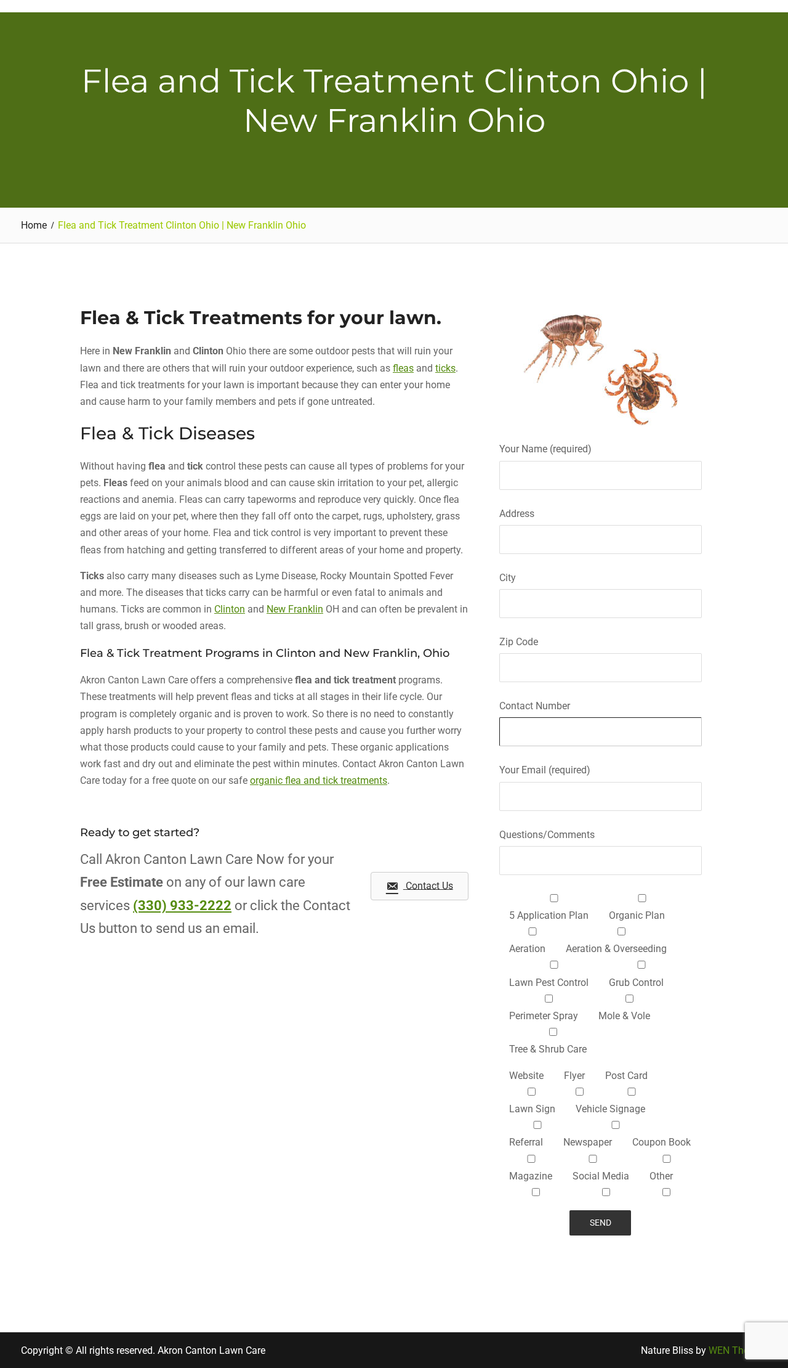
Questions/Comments (547, 835)
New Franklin (295, 609)
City (507, 578)
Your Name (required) (545, 449)
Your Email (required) (544, 770)
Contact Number (534, 706)
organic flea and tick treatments (318, 780)
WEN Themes (738, 1350)
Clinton (229, 609)
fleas (403, 368)
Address (516, 513)
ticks (445, 368)
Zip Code (518, 642)
